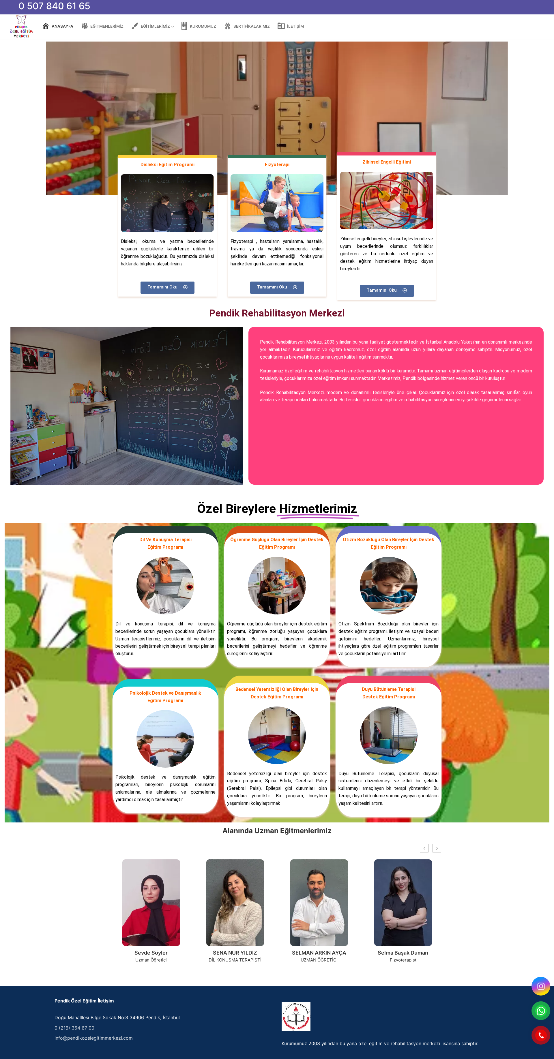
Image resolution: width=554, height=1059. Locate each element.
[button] (437, 848)
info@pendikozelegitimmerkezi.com (94, 1038)
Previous (65, 118)
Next (488, 118)
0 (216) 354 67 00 (74, 1028)
